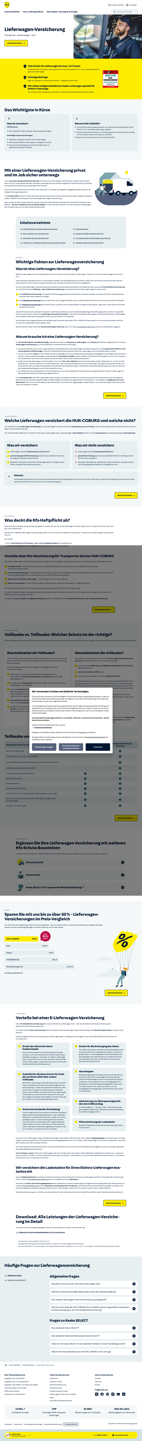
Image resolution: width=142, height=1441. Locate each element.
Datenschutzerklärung (43, 727)
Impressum (82, 732)
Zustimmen (98, 747)
